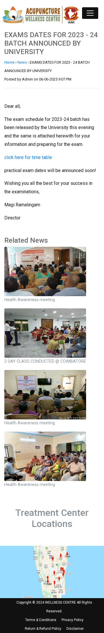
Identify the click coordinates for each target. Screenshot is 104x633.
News (22, 62)
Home (9, 62)
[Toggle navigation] (90, 13)
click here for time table (28, 157)
